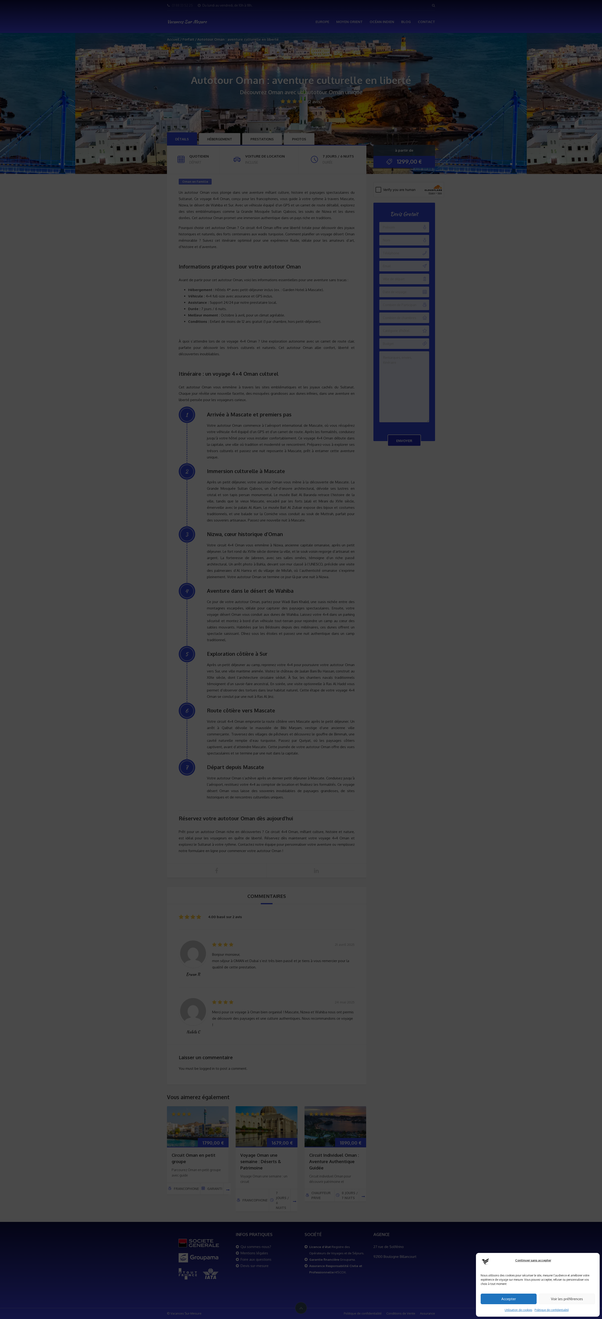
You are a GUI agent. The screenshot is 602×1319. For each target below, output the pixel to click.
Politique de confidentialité (552, 1310)
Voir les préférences (567, 1299)
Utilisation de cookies (518, 1310)
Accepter (508, 1299)
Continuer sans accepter (533, 1260)
